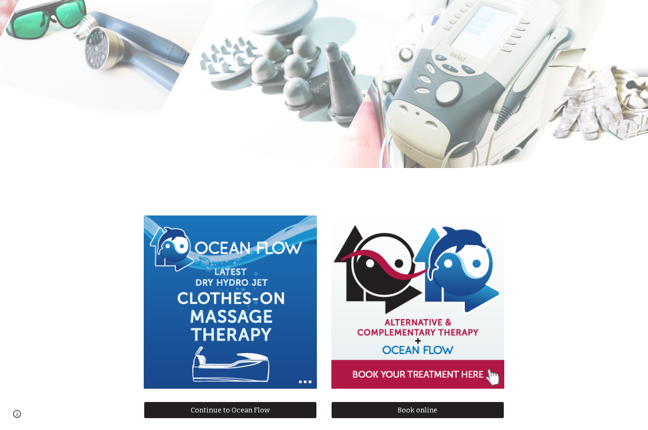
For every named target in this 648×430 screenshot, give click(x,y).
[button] (17, 414)
